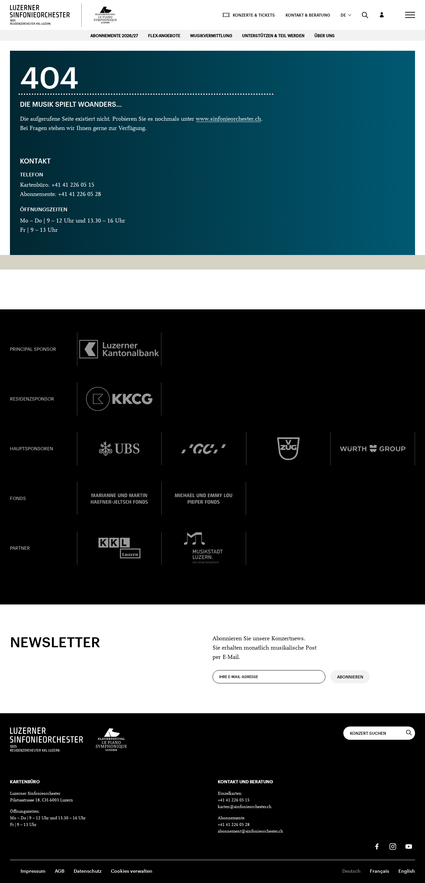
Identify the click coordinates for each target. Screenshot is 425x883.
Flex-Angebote (164, 35)
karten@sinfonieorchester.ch (244, 807)
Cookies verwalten (131, 871)
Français (379, 871)
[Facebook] (377, 846)
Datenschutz (88, 871)
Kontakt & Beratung (308, 15)
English (406, 871)
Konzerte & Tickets (254, 15)
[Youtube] (408, 846)
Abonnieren (350, 676)
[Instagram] (392, 846)
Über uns (324, 35)
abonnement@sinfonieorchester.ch (250, 831)
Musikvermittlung (211, 35)
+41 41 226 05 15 (234, 800)
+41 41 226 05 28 (234, 825)
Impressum (33, 871)
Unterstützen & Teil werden (273, 35)
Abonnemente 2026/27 (114, 35)
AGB (59, 871)
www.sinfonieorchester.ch (228, 119)
